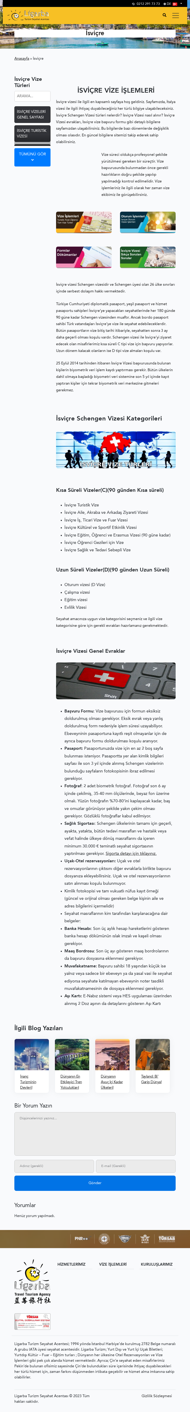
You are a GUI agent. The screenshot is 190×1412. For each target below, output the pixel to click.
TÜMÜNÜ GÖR (32, 154)
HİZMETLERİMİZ (71, 1265)
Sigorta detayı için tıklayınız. (131, 854)
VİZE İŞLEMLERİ (113, 1265)
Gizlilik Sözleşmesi (157, 1396)
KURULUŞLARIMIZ (157, 1265)
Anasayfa (21, 59)
